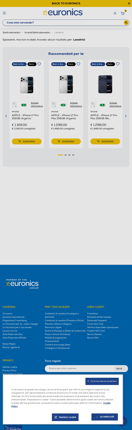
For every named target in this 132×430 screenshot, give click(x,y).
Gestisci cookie (67, 417)
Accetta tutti (107, 416)
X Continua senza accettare (102, 381)
